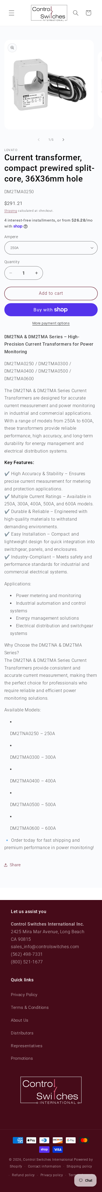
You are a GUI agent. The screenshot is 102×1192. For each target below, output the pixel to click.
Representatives (26, 1045)
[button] (11, 13)
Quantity (12, 262)
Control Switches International (48, 1160)
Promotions (22, 1058)
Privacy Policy (24, 994)
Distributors (22, 1033)
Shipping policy (79, 1166)
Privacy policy (52, 1175)
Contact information (44, 1166)
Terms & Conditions (30, 1007)
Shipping (10, 211)
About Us (20, 1020)
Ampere (11, 237)
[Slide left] (39, 140)
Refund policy (23, 1175)
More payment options (51, 323)
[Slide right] (63, 140)
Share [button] (15, 864)
